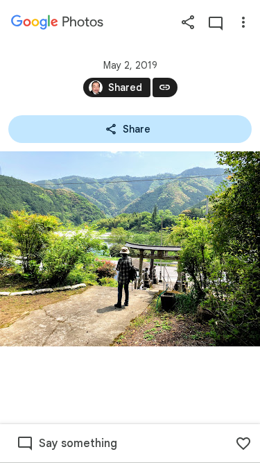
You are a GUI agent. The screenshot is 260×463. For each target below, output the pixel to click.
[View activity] (215, 22)
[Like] (243, 443)
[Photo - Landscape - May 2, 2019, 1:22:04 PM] (130, 248)
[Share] (188, 22)
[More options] (243, 22)
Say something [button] (78, 444)
